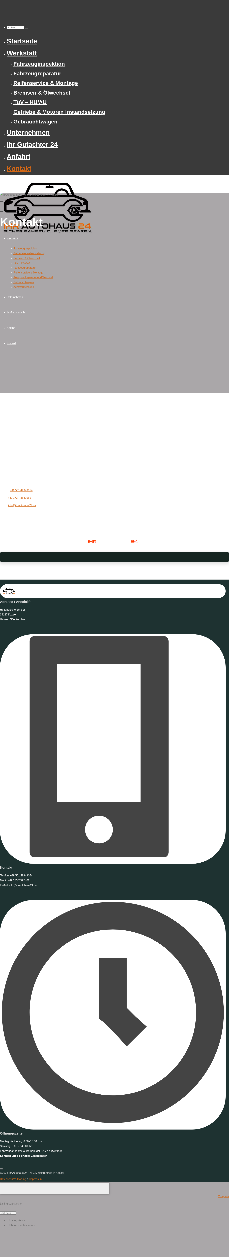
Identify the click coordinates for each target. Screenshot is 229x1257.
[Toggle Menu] (1, 211)
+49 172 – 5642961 (19, 497)
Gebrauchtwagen (23, 282)
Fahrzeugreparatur (24, 267)
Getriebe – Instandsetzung (29, 253)
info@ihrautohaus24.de (22, 505)
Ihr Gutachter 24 (16, 312)
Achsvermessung (23, 287)
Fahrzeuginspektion (25, 248)
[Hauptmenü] (1, 201)
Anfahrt (11, 327)
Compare (223, 1196)
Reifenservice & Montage (28, 272)
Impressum (35, 1179)
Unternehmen (15, 297)
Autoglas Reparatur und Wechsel (33, 277)
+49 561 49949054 (21, 490)
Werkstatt (12, 238)
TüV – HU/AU (21, 262)
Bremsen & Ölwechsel (26, 258)
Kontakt (11, 343)
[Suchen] (26, 28)
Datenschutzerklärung (13, 1179)
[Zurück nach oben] (1, 1168)
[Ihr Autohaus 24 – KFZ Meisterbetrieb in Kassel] (48, 237)
